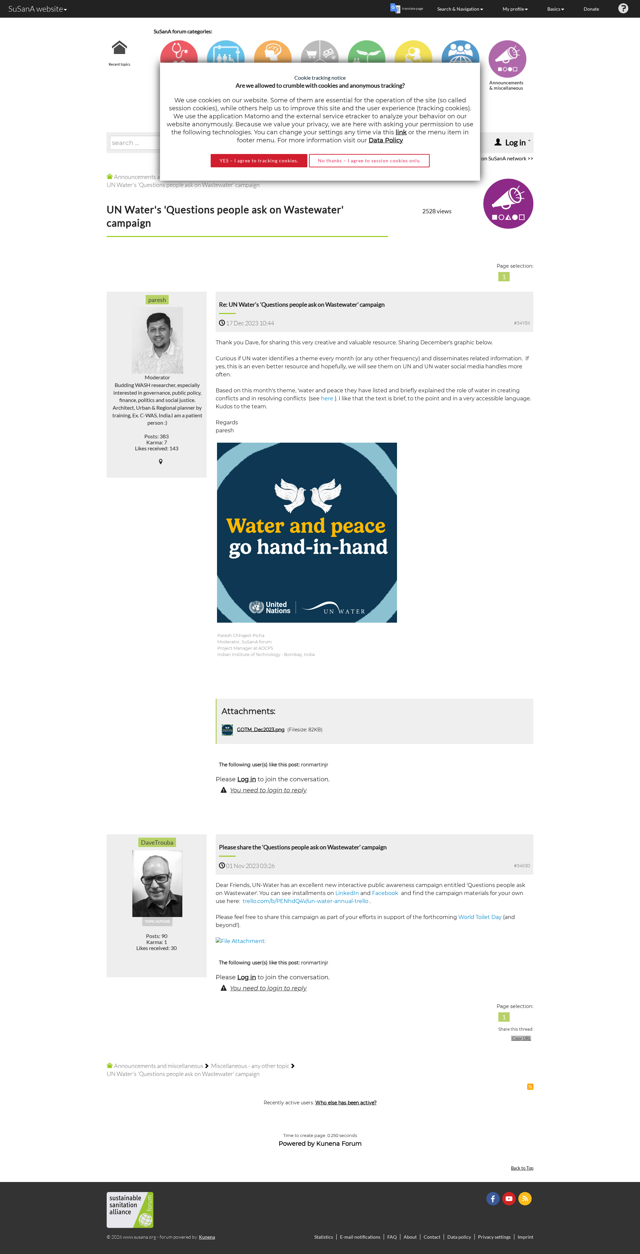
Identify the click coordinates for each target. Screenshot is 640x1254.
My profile (513, 9)
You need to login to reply (268, 790)
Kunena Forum (339, 1143)
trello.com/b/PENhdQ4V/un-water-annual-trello (305, 901)
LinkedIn (347, 893)
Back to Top (522, 1168)
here (327, 398)
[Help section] (623, 9)
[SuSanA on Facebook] (493, 1198)
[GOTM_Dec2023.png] (307, 532)
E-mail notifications (360, 1237)
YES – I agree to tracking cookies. (259, 160)
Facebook (385, 893)
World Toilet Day (480, 917)
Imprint (525, 1237)
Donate (591, 9)
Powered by (297, 1143)
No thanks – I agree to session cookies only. (369, 160)
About (410, 1237)
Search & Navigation (458, 9)
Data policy (459, 1237)
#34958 (522, 323)
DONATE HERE (613, 1215)
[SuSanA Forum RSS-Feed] (525, 1198)
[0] (241, 941)
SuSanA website (35, 9)
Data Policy (386, 140)
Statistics (323, 1237)
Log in (246, 779)
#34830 (522, 865)
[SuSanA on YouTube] (509, 1198)
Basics (553, 9)
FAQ (392, 1237)
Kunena (207, 1237)
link (401, 132)
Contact (432, 1237)
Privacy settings (494, 1237)
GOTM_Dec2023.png (261, 729)
